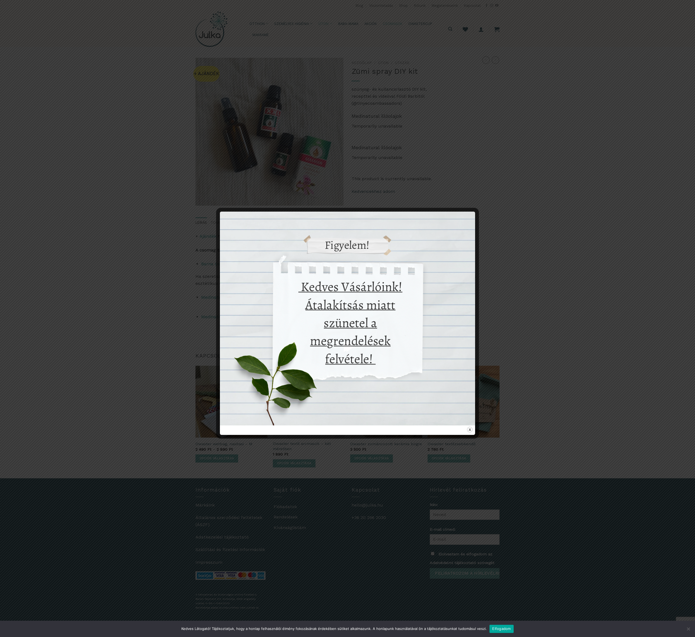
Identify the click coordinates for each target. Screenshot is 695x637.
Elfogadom (501, 628)
